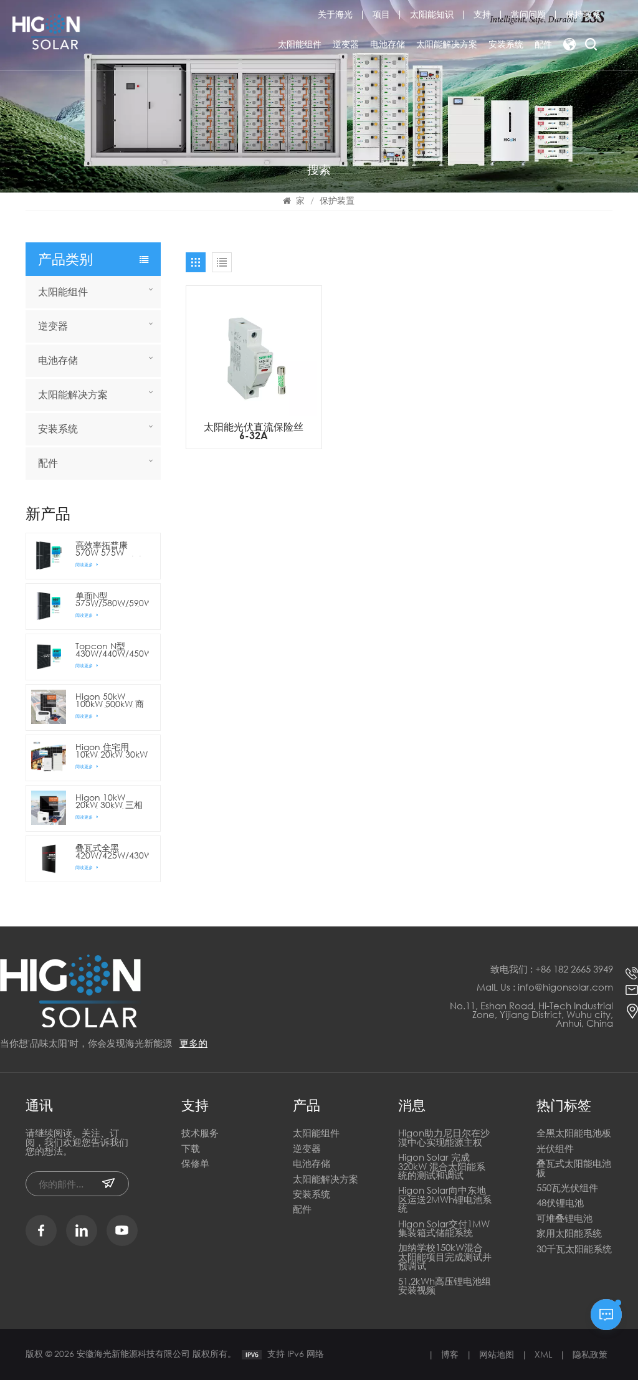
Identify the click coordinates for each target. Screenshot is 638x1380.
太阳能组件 (299, 44)
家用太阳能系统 (569, 1234)
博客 (450, 1354)
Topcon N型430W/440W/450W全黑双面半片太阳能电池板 (112, 649)
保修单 (195, 1164)
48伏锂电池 (560, 1203)
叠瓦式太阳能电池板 (573, 1168)
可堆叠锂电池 (564, 1219)
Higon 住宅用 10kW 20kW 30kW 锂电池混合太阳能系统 (111, 750)
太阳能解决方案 (446, 44)
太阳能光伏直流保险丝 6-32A (253, 431)
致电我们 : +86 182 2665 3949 (551, 968)
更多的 (193, 1043)
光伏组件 (555, 1149)
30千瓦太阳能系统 (574, 1249)
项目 (381, 14)
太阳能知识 (432, 14)
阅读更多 (84, 565)
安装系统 (505, 44)
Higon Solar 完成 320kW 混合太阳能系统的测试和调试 (441, 1167)
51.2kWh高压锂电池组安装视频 (444, 1286)
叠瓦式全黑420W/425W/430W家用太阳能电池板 (112, 851)
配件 (543, 44)
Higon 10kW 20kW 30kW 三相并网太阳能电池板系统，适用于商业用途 (110, 801)
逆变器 (346, 44)
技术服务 (200, 1133)
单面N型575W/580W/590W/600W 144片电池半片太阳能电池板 (112, 599)
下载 (190, 1149)
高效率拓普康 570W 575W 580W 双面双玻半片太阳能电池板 (110, 548)
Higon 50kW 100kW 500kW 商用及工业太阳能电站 (110, 700)
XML (543, 1354)
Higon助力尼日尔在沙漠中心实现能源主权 (444, 1138)
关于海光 (335, 14)
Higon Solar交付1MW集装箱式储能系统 (444, 1229)
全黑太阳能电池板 (573, 1133)
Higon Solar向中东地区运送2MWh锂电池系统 (445, 1200)
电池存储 (387, 44)
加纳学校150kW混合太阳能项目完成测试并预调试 (445, 1257)
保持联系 (583, 14)
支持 (482, 14)
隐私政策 (590, 1354)
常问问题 (528, 14)
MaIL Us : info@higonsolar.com (545, 987)
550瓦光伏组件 (567, 1188)
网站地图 (496, 1354)
